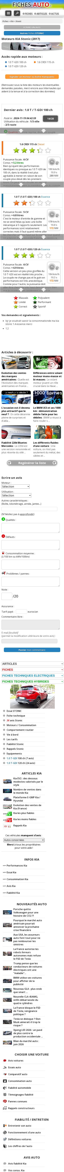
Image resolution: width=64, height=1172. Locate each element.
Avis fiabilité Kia (17, 1163)
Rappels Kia (19, 825)
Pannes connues (17, 1101)
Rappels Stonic (15, 748)
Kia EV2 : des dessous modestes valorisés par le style (28, 782)
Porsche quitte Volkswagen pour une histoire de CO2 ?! (25, 912)
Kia (12, 21)
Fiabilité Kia (13, 892)
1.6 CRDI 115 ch (45, 62)
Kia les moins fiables (24, 819)
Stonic (18, 21)
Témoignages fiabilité (20, 1094)
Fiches (5, 21)
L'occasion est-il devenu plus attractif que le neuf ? (15, 411)
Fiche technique (16, 715)
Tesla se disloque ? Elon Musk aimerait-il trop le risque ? (26, 1022)
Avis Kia (11, 886)
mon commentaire (32, 649)
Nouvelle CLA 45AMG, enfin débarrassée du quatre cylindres (25, 1000)
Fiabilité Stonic (15, 744)
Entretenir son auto (19, 1125)
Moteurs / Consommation (21, 725)
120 (21, 763)
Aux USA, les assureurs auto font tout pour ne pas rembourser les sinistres (26, 939)
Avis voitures (15, 1060)
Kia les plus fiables (23, 813)
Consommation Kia (17, 879)
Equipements (14, 753)
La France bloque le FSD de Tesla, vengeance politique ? (26, 1011)
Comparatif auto (17, 1074)
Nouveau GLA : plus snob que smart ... (27, 990)
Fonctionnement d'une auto (24, 1132)
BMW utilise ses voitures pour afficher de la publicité (27, 981)
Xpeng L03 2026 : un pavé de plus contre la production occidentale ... (28, 1033)
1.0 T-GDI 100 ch (17, 62)
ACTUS (55, 13)
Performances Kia (17, 865)
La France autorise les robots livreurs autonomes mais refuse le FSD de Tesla (27, 953)
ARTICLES (42, 13)
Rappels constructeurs (21, 1108)
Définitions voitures (19, 1139)
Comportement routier (20, 730)
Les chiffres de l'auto (20, 1146)
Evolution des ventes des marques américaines (13, 376)
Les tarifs (12, 739)
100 (20, 758)
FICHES (29, 13)
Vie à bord (12, 734)
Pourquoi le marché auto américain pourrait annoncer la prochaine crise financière (27, 925)
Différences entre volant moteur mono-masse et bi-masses (47, 376)
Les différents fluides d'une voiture (45, 444)
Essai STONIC (14, 711)
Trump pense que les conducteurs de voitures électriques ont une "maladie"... (27, 968)
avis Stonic (14, 720)
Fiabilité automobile (19, 1087)
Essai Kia (11, 872)
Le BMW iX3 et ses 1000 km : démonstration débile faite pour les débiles (47, 412)
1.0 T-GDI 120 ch (17, 66)
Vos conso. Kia (16, 1170)
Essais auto (14, 1067)
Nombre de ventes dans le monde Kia (27, 791)
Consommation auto (20, 1081)
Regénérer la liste (32, 463)
